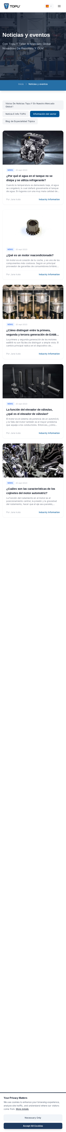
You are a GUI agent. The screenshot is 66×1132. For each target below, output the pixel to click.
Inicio (21, 84)
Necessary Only (33, 1117)
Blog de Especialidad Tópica (20, 121)
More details (22, 1109)
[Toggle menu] (59, 6)
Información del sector (44, 114)
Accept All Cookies (33, 1125)
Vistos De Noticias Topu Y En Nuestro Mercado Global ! (30, 105)
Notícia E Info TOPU (16, 114)
